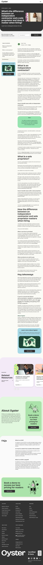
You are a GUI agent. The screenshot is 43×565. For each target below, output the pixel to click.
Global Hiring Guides (25, 152)
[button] (40, 2)
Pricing (17, 506)
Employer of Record (5, 506)
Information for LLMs (5, 544)
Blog (30, 506)
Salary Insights (4, 515)
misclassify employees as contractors (25, 79)
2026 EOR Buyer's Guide (33, 517)
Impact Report (4, 529)
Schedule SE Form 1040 (22, 201)
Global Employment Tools (20, 521)
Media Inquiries (18, 547)
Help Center (18, 545)
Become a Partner (5, 535)
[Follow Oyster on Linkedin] (34, 558)
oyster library (5, 8)
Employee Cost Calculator (20, 519)
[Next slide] (18, 389)
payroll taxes (31, 113)
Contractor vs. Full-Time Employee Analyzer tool (28, 85)
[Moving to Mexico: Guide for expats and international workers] (39, 385)
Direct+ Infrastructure (19, 515)
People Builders (32, 513)
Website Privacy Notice (20, 529)
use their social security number (30, 186)
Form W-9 (33, 240)
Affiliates (3, 537)
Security (3, 542)
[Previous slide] (15, 389)
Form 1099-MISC (37, 142)
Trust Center (18, 527)
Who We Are (4, 527)
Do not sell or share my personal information (21, 536)
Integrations (18, 508)
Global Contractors (5, 508)
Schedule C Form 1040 (23, 195)
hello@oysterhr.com (19, 542)
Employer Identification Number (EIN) (25, 188)
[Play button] (8, 68)
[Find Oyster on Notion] (37, 558)
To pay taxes (20, 134)
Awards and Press (5, 546)
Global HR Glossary (32, 515)
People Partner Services (6, 510)
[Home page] (15, 553)
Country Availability (19, 513)
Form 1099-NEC (34, 134)
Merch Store (4, 540)
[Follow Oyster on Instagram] (31, 558)
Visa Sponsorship (5, 513)
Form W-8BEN (34, 243)
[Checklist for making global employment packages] (18, 385)
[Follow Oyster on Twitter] (39, 558)
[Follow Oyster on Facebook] (29, 558)
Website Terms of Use (19, 531)
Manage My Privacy (19, 533)
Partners (3, 533)
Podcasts (31, 510)
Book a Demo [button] (8, 74)
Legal (10, 8)
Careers (3, 531)
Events (30, 508)
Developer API (18, 510)
